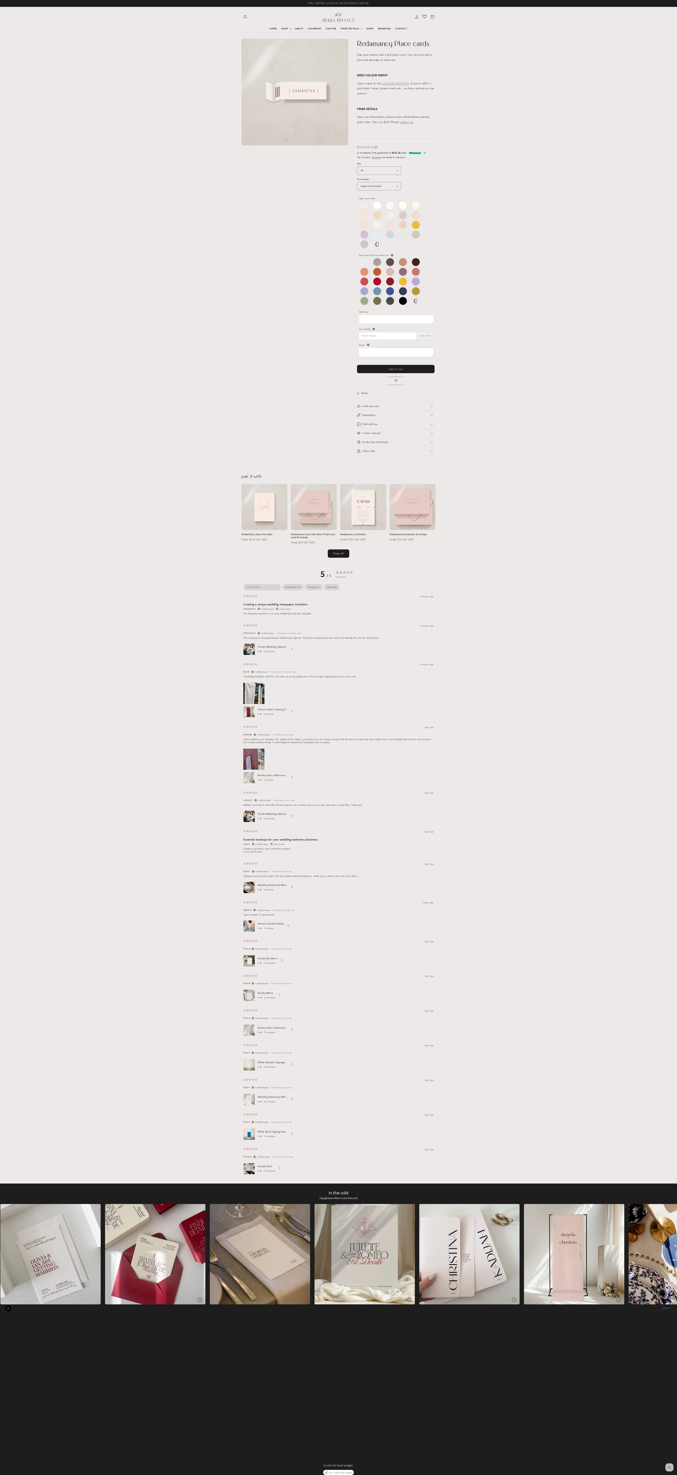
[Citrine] (416, 225)
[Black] (403, 301)
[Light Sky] (377, 235)
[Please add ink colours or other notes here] (368, 345)
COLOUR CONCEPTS (395, 83)
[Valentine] (364, 281)
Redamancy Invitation (353, 534)
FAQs (245, 1353)
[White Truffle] (364, 215)
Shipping (376, 157)
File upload (396, 328)
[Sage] (364, 301)
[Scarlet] (390, 281)
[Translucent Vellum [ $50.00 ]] (364, 205)
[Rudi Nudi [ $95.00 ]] (416, 215)
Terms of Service (251, 1372)
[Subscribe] (301, 1411)
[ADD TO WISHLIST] (396, 381)
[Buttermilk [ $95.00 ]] (377, 215)
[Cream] (416, 205)
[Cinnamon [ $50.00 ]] (403, 262)
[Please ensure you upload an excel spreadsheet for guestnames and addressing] (373, 329)
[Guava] (416, 272)
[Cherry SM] (377, 281)
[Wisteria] (364, 235)
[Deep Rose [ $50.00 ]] (403, 272)
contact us (406, 122)
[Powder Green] (403, 235)
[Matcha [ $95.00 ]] (416, 235)
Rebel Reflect (256, 1455)
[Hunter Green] (390, 301)
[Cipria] (403, 225)
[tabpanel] (338, 880)
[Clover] (377, 301)
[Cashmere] (377, 262)
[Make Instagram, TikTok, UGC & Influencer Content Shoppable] (667, 1309)
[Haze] (364, 244)
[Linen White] (390, 205)
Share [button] (364, 393)
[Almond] (390, 215)
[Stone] (403, 215)
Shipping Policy (250, 1384)
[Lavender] (416, 281)
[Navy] (403, 291)
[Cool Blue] (390, 235)
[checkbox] (331, 587)
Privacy (246, 1365)
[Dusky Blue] (364, 291)
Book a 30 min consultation (257, 1390)
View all (338, 553)
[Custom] (377, 244)
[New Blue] (377, 291)
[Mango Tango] (364, 272)
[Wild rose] (390, 272)
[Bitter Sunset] (377, 272)
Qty (359, 163)
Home (245, 1340)
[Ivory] (403, 205)
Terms (245, 1359)
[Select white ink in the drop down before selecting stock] (392, 255)
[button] (245, 17)
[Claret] (416, 262)
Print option (363, 179)
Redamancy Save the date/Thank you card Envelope (313, 536)
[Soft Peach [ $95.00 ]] (364, 225)
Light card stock (367, 198)
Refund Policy (249, 1378)
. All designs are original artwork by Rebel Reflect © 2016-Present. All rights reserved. (305, 1455)
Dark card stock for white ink (396, 255)
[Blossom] (390, 225)
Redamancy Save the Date (257, 534)
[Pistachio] (416, 291)
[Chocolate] (390, 262)
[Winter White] (377, 205)
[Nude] (377, 225)
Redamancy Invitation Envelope (408, 534)
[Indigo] (390, 291)
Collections (248, 1347)
